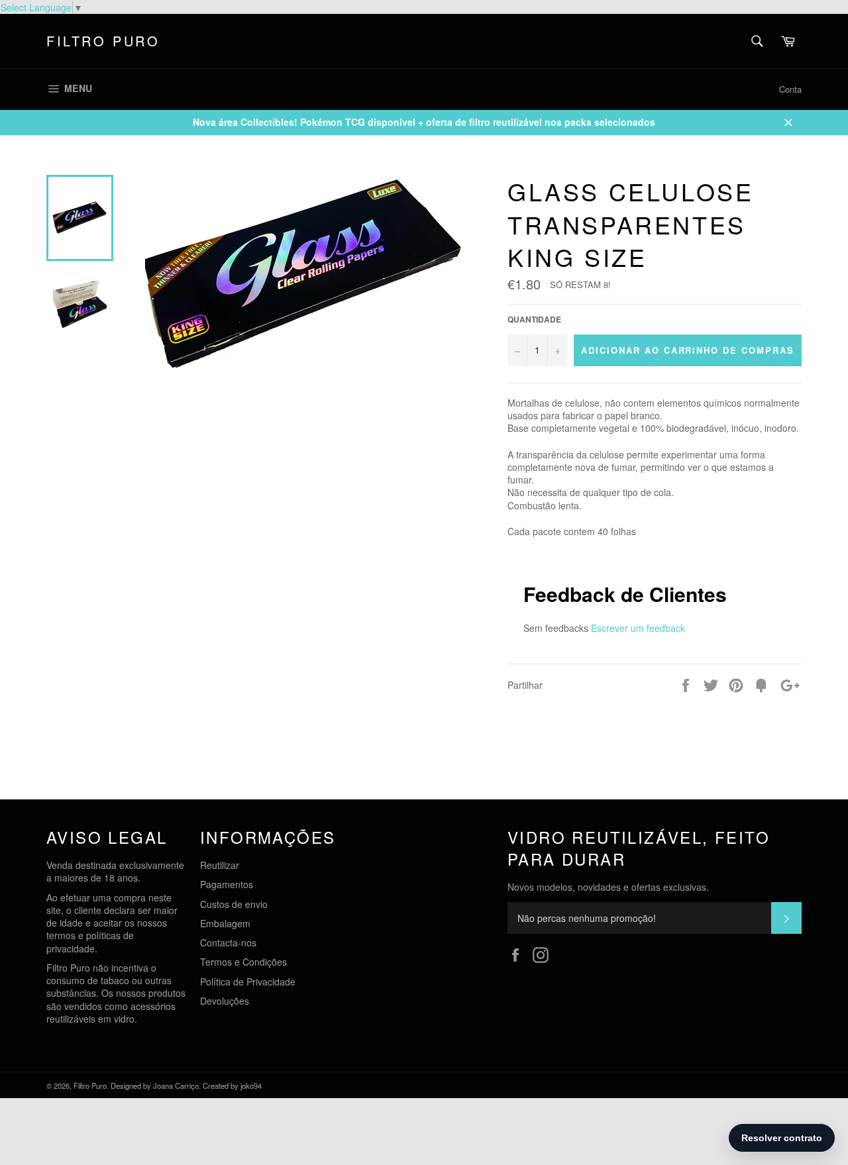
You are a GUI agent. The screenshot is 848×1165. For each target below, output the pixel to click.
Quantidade (534, 320)
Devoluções (224, 1000)
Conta (790, 89)
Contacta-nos (228, 942)
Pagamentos (226, 884)
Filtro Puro (103, 41)
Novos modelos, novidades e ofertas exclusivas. (608, 887)
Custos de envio (234, 904)
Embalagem (225, 923)
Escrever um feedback (638, 627)
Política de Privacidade (247, 981)
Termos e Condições (243, 961)
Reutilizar (219, 865)
